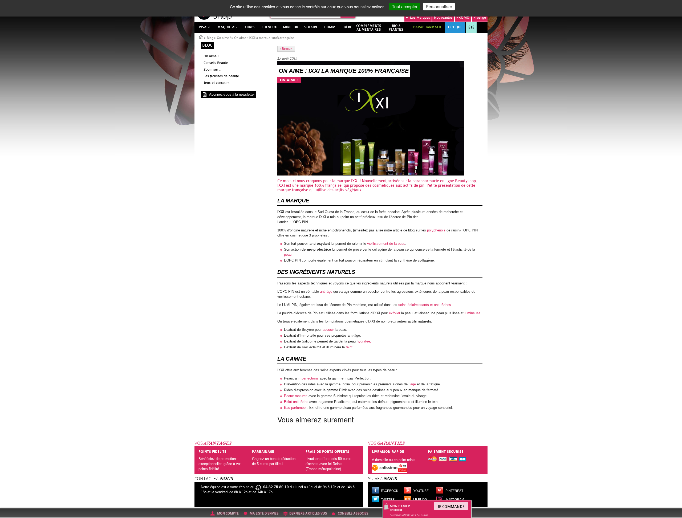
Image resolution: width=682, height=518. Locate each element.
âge (413, 384)
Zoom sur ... (213, 69)
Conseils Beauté (216, 63)
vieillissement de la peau (386, 244)
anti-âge (326, 291)
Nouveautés (443, 17)
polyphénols (436, 230)
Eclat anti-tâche (296, 402)
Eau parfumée (295, 408)
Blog (210, 38)
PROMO (462, 17)
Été (471, 27)
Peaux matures (295, 396)
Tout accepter (404, 6)
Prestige (479, 17)
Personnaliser (439, 6)
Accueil (200, 37)
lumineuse (472, 313)
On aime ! (224, 38)
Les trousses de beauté (221, 76)
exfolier (394, 313)
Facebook (389, 491)
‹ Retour (286, 49)
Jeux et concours (216, 83)
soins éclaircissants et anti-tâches (424, 305)
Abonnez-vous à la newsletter (232, 94)
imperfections (308, 378)
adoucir (328, 330)
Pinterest (454, 491)
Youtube (421, 491)
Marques (420, 17)
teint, (350, 347)
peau (287, 254)
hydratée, (364, 341)
